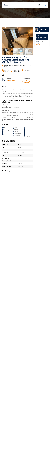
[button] (39, 5)
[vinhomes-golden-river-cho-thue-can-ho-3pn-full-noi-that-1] (17, 37)
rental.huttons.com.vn (15, 114)
